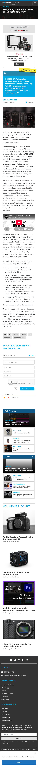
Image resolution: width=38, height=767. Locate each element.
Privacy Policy (4, 743)
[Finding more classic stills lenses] (8, 448)
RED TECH (7, 338)
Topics (3, 691)
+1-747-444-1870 (8, 672)
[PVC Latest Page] (32, 457)
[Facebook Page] (11, 660)
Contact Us (5, 699)
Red (30, 334)
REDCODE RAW (19, 338)
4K (5, 334)
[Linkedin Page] (23, 660)
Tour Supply (5, 714)
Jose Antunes (10, 99)
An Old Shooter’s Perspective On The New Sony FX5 (22, 478)
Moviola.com (5, 717)
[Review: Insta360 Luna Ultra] (8, 432)
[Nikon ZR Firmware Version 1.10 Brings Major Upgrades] (19, 629)
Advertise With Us (7, 685)
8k (10, 334)
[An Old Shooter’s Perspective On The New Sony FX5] (8, 477)
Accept (19, 762)
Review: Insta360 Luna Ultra (21, 433)
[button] (35, 753)
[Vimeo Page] (27, 660)
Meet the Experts (7, 694)
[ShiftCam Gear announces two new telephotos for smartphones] (8, 494)
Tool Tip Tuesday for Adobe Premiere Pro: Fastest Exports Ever (19, 609)
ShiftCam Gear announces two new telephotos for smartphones (22, 496)
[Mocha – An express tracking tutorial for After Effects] (8, 486)
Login (32, 355)
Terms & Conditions (26, 741)
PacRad (4, 712)
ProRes (23, 334)
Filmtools (4, 709)
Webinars (4, 697)
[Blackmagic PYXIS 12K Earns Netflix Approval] (19, 557)
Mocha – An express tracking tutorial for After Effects (22, 487)
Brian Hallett (15, 541)
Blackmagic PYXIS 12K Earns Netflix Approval (16, 573)
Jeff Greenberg (16, 613)
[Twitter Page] (15, 660)
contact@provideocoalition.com (15, 675)
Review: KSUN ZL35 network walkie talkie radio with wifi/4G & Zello (21, 442)
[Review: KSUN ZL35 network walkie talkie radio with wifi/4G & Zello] (8, 440)
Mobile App (5, 688)
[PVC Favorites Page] (32, 411)
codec (15, 334)
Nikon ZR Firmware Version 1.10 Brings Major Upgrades (17, 645)
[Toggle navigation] (34, 3)
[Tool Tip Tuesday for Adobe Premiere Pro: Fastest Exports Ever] (19, 593)
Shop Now (19, 64)
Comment (31, 102)
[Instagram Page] (19, 660)
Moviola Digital (6, 720)
